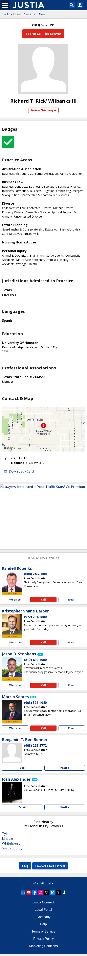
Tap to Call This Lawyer (43, 34)
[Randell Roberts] (12, 581)
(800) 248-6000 (35, 574)
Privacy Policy (43, 938)
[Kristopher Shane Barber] (12, 624)
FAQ (25, 866)
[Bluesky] (52, 892)
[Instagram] (40, 892)
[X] (58, 892)
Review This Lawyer (43, 110)
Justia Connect (43, 902)
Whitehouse (11, 843)
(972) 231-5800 (35, 617)
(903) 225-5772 (35, 745)
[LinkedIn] (23, 892)
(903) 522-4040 (35, 702)
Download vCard (21, 471)
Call (43, 599)
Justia (5, 14)
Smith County (12, 848)
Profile (64, 768)
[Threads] (46, 892)
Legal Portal (43, 909)
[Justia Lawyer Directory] (64, 892)
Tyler (42, 14)
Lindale (7, 838)
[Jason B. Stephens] (12, 667)
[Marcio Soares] (12, 710)
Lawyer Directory (24, 14)
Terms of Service (43, 931)
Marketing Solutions (43, 946)
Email (71, 599)
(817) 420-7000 (35, 660)
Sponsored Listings (43, 558)
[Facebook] (34, 892)
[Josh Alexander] (12, 792)
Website (15, 599)
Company (43, 917)
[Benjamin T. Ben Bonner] (12, 753)
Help (43, 924)
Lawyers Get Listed (50, 866)
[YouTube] (28, 892)
